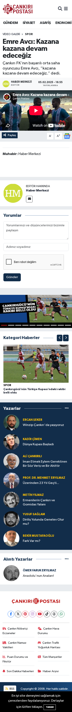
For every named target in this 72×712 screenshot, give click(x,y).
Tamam (50, 707)
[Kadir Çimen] (11, 441)
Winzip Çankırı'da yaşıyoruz (43, 425)
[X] (18, 614)
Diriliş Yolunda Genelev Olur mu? (43, 522)
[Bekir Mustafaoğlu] (11, 538)
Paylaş (12, 135)
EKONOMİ (63, 23)
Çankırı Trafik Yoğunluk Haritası (49, 645)
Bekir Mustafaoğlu (38, 535)
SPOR (7, 385)
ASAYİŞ (45, 23)
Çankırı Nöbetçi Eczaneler (15, 631)
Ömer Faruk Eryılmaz (39, 570)
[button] (59, 338)
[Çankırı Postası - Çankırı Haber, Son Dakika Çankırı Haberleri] (18, 9)
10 (68, 325)
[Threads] (54, 614)
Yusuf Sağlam (34, 514)
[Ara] (60, 9)
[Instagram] (32, 614)
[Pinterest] (25, 614)
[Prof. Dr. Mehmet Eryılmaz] (11, 480)
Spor (29, 34)
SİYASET (29, 23)
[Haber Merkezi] (13, 193)
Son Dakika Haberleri (20, 671)
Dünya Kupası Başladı (38, 444)
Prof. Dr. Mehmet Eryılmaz (44, 477)
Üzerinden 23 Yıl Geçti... (41, 483)
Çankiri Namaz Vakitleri (15, 645)
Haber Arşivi (51, 671)
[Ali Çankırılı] (11, 461)
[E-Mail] (29, 199)
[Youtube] (39, 614)
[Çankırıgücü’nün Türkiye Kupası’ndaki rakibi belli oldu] (36, 363)
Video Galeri (11, 34)
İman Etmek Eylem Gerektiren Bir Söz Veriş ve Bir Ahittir (45, 464)
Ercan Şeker (32, 419)
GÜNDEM (10, 23)
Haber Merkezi (37, 190)
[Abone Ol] (67, 136)
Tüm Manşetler (52, 656)
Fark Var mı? (31, 541)
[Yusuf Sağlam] (11, 519)
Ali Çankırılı (32, 456)
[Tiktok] (47, 614)
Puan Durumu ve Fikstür (15, 659)
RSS (11, 688)
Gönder (12, 277)
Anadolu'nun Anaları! (38, 576)
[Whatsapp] (61, 614)
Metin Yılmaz (33, 494)
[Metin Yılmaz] (11, 499)
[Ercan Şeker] (11, 422)
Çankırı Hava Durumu (48, 631)
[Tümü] (67, 408)
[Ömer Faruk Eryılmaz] (11, 573)
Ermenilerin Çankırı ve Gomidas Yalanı (39, 502)
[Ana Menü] (66, 9)
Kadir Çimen (32, 439)
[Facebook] (11, 614)
